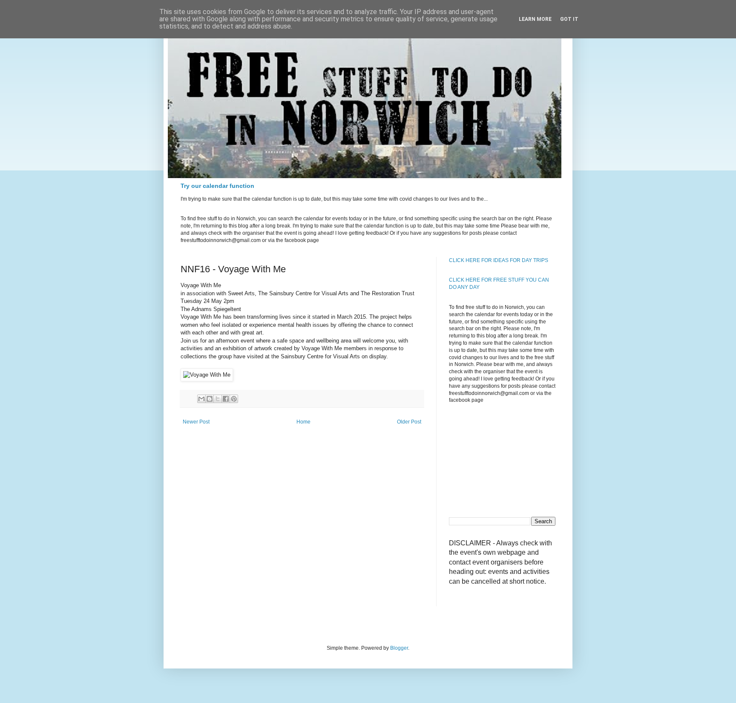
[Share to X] (217, 399)
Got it (569, 19)
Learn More (535, 19)
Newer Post (196, 422)
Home (303, 422)
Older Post (409, 422)
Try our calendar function (217, 185)
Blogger (399, 648)
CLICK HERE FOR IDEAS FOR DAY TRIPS (498, 260)
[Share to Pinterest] (234, 399)
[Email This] (201, 399)
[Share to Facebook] (225, 399)
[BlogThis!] (209, 399)
